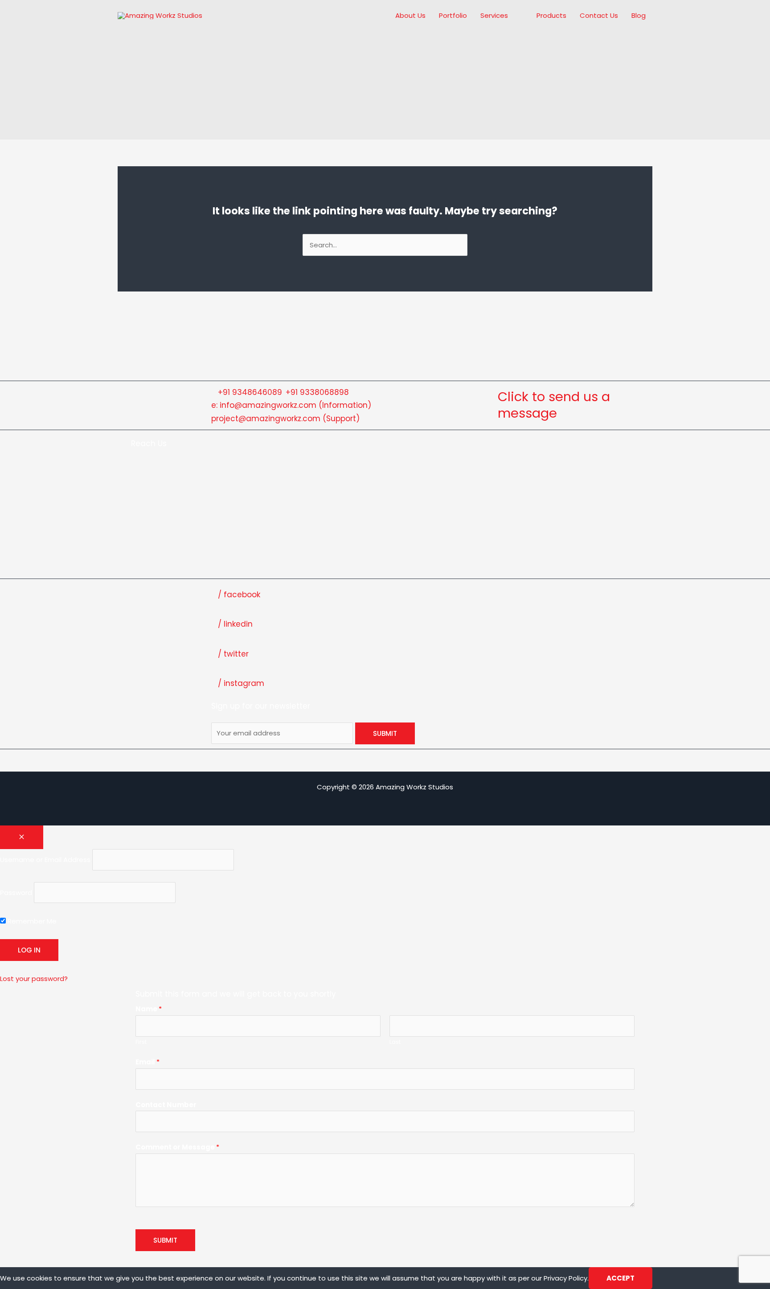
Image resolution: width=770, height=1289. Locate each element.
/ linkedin (235, 624)
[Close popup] (21, 837)
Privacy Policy (565, 1278)
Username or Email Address (45, 859)
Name (148, 1009)
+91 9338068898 (317, 392)
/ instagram (241, 683)
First (141, 1042)
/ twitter (233, 654)
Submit (165, 1240)
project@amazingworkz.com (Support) (285, 418)
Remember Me (31, 921)
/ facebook (239, 594)
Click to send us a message (554, 405)
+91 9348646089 (250, 392)
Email (147, 1062)
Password (16, 892)
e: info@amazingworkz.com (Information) (291, 405)
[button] (512, 15)
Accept (620, 1278)
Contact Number (166, 1104)
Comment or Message (177, 1147)
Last (395, 1042)
